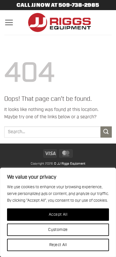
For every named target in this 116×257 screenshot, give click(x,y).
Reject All (58, 245)
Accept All (58, 215)
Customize (58, 230)
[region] (58, 212)
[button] (9, 22)
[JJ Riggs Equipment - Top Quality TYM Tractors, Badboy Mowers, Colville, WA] (59, 22)
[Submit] (106, 131)
